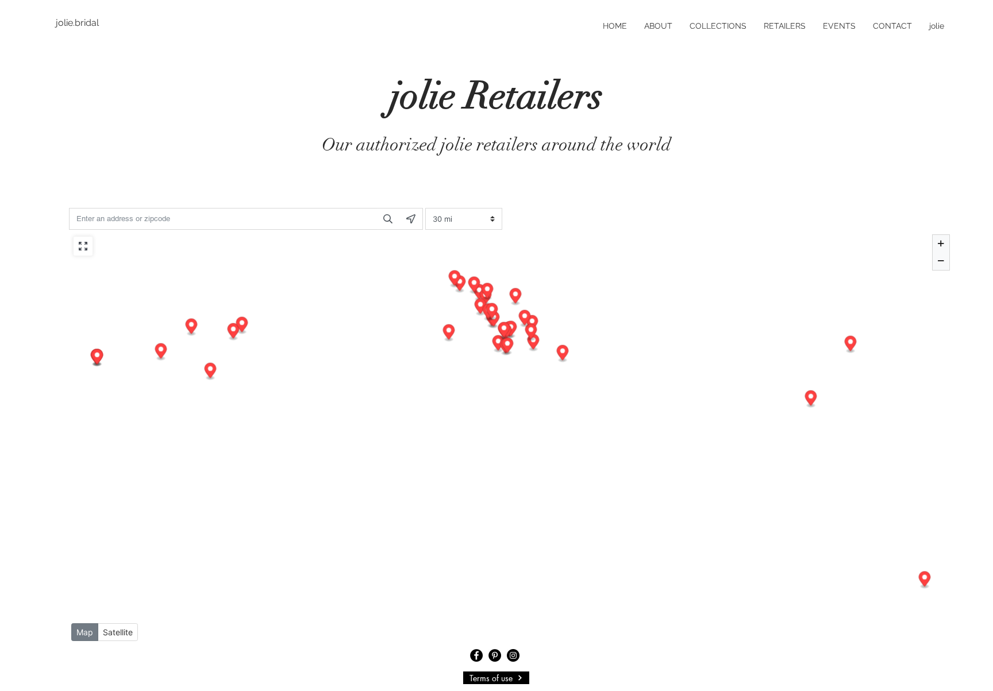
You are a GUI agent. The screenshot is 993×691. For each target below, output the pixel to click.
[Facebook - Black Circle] (476, 655)
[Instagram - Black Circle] (513, 655)
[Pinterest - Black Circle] (494, 655)
